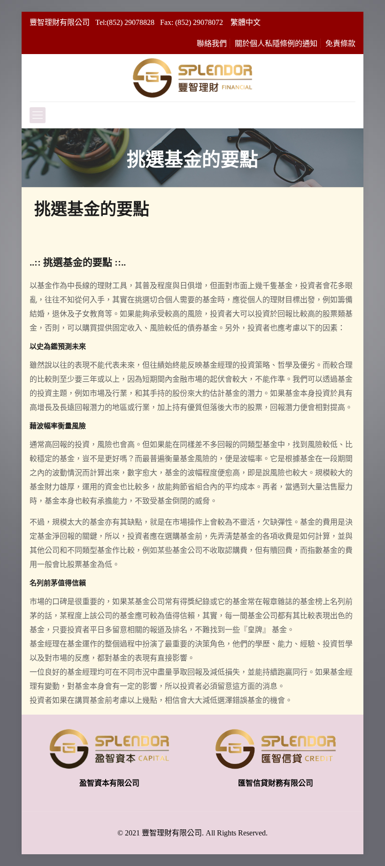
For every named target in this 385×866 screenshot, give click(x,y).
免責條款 (340, 43)
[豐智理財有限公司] (192, 78)
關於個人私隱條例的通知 (276, 43)
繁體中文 (246, 22)
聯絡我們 (212, 43)
